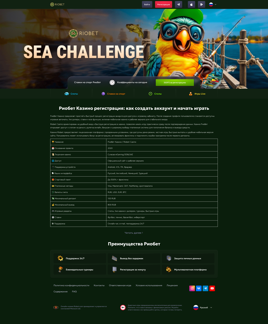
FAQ (74, 291)
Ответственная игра (120, 285)
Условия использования (149, 285)
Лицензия (172, 285)
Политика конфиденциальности (71, 285)
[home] (57, 4)
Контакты (99, 285)
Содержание (61, 291)
